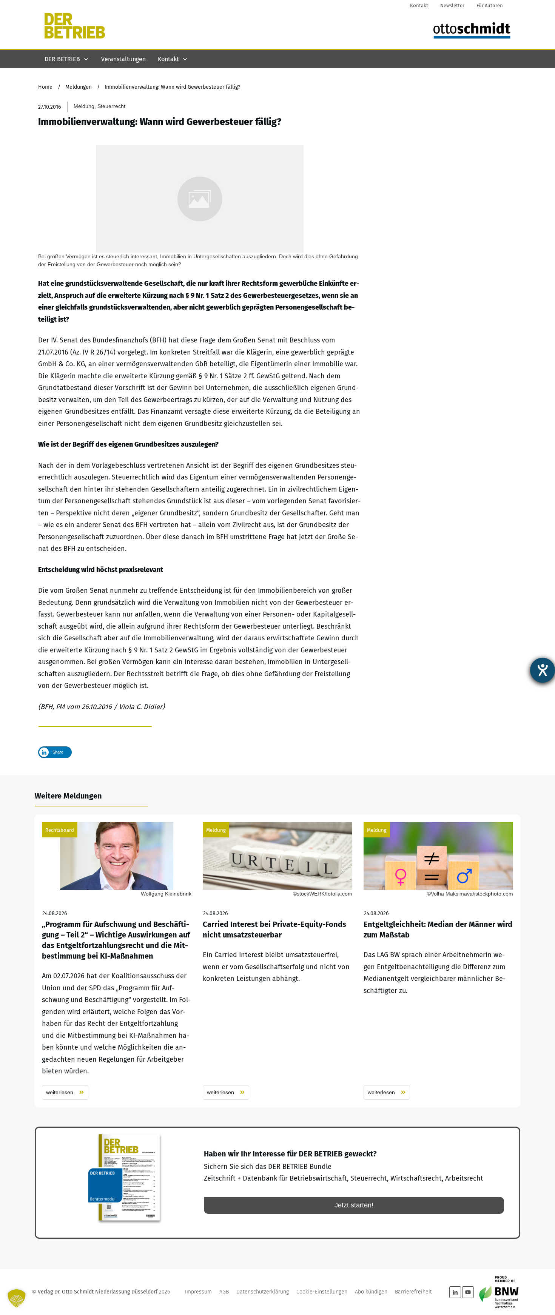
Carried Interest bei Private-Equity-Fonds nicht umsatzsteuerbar (277, 961)
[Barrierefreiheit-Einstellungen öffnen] (542, 670)
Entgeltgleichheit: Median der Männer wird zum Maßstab (438, 961)
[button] (16, 1298)
